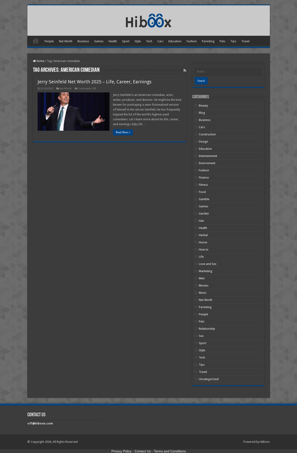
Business (83, 41)
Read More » (123, 132)
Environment (207, 163)
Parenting (208, 41)
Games (98, 41)
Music (203, 292)
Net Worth (65, 41)
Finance (204, 177)
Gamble (204, 199)
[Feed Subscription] (185, 70)
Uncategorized (209, 379)
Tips (233, 41)
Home (36, 41)
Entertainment (208, 156)
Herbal (203, 235)
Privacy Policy (121, 451)
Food (202, 192)
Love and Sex (207, 264)
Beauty (203, 105)
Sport (125, 41)
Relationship (207, 328)
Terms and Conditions (170, 451)
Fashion (192, 41)
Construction (207, 134)
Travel (245, 41)
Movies (203, 285)
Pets (222, 41)
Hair (201, 220)
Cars (160, 41)
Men (202, 278)
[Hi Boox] (148, 19)
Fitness (203, 184)
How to (203, 249)
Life (201, 256)
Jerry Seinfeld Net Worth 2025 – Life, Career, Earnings (95, 82)
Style (138, 41)
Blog (202, 112)
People (49, 41)
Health (113, 41)
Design (203, 141)
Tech (149, 41)
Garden (204, 213)
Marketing (205, 271)
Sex (201, 336)
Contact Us (143, 451)
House (203, 242)
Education (174, 41)
